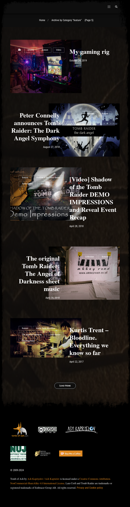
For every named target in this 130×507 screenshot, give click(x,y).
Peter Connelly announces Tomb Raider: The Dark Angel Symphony (35, 126)
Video (58, 50)
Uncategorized (28, 340)
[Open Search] (116, 6)
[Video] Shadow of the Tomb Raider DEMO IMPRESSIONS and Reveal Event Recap (92, 198)
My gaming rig (89, 51)
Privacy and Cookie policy (90, 487)
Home (42, 20)
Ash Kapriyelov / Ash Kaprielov (43, 478)
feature (45, 50)
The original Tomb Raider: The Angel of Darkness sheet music (39, 273)
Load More (65, 385)
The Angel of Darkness (32, 334)
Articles (30, 50)
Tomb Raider (27, 183)
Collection (89, 256)
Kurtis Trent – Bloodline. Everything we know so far (88, 341)
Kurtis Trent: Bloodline (45, 328)
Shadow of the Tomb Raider (48, 177)
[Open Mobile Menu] (109, 6)
